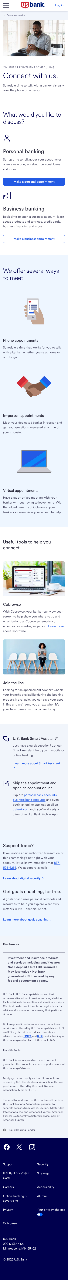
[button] (59, 5)
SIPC (40, 1036)
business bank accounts (29, 799)
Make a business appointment (34, 239)
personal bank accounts (40, 795)
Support (8, 1164)
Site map (43, 1173)
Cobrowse (10, 1223)
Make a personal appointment (34, 181)
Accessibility (45, 1187)
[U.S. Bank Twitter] (19, 1147)
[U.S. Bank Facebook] (7, 1147)
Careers (8, 1187)
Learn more (56, 626)
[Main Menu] (6, 5)
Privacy (8, 1209)
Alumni (42, 1196)
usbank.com (21, 809)
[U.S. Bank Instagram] (32, 1147)
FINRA (28, 1036)
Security (42, 1164)
